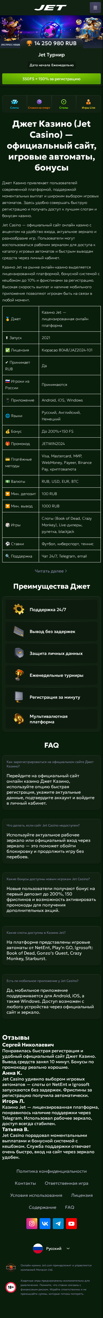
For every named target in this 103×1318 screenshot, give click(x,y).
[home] (51, 7)
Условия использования (36, 1195)
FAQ (69, 1207)
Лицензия (82, 1195)
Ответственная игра (66, 1183)
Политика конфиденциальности (51, 1171)
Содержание (42, 1207)
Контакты (25, 1183)
